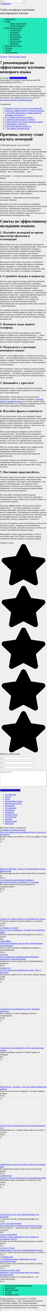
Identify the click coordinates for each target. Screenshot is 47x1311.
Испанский (15, 35)
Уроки (7, 21)
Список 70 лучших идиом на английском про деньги (22, 919)
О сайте (8, 1292)
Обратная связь (11, 1290)
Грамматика (10, 19)
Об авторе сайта (12, 1294)
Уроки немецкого (17, 26)
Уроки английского (18, 23)
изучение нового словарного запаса (21, 400)
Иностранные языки (13, 28)
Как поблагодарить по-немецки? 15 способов (19, 882)
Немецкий (14, 32)
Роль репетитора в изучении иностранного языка (21, 1226)
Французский (16, 41)
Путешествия (10, 817)
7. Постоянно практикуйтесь (17, 128)
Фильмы (8, 48)
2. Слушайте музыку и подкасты (19, 117)
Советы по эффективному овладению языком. (24, 111)
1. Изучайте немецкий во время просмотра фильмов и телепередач (23, 114)
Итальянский (15, 37)
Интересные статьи (13, 46)
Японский (14, 43)
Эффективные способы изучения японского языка (21, 1250)
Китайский (15, 39)
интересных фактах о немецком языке (16, 100)
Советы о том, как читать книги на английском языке (23, 1178)
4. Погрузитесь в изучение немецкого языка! (24, 122)
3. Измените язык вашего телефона (20, 119)
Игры (7, 799)
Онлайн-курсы (11, 52)
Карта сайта (10, 1288)
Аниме (8, 50)
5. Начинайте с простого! (16, 124)
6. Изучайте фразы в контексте (18, 126)
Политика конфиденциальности (18, 1286)
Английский (15, 30)
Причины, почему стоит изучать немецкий (23, 108)
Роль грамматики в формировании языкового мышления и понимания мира (19, 958)
